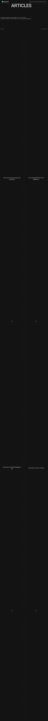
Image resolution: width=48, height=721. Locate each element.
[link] (12, 179)
